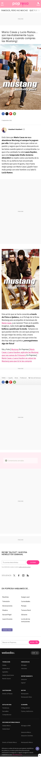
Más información (17, 755)
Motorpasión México (27, 742)
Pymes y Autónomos (27, 711)
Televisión (6, 601)
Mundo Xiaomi (6, 678)
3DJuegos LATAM (25, 726)
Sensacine (24, 679)
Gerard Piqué (6, 614)
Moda (16, 378)
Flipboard (10, 113)
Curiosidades (25, 601)
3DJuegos (24, 665)
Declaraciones (7, 606)
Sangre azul (25, 597)
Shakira (5, 610)
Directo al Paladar (7, 694)
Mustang (15, 349)
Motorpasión (24, 694)
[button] (16, 129)
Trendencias (5, 708)
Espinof (23, 683)
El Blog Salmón (25, 708)
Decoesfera (5, 711)
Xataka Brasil (6, 729)
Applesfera (5, 672)
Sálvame (24, 614)
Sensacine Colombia (27, 736)
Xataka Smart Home (8, 675)
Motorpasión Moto (26, 697)
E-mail (14, 113)
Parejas (23, 606)
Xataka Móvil (6, 668)
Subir (33, 653)
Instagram (23, 575)
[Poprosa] (20, 4)
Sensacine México (26, 732)
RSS (27, 575)
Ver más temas (7, 630)
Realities (5, 597)
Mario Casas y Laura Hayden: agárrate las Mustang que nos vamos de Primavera (20, 352)
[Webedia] (8, 654)
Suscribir (33, 562)
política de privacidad (24, 567)
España (11, 378)
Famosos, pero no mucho (14, 10)
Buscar (32, 642)
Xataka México (6, 726)
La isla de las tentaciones (25, 620)
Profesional (23, 378)
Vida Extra (24, 668)
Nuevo (38, 5)
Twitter (6, 113)
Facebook (3, 113)
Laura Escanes (7, 619)
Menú (2, 5)
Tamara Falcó (26, 610)
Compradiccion (6, 715)
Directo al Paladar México (9, 742)
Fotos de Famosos (35, 378)
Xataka (4, 665)
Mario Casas (6, 323)
